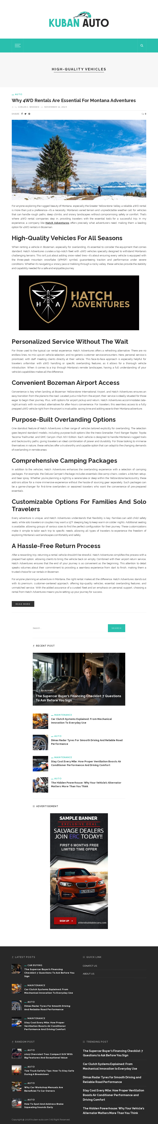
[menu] (17, 45)
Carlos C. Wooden (28, 107)
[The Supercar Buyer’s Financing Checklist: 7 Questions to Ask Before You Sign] (79, 679)
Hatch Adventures (57, 222)
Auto (18, 94)
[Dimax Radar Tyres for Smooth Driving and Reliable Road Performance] (40, 742)
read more (23, 604)
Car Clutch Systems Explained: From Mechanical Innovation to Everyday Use (110, 1066)
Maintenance (63, 715)
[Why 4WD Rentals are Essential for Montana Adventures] (79, 159)
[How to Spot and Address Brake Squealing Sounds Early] (16, 1103)
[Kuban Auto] (79, 19)
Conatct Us (90, 965)
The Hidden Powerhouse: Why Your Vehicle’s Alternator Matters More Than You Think (113, 1111)
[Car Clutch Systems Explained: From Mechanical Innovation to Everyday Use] (40, 721)
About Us (88, 973)
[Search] (142, 45)
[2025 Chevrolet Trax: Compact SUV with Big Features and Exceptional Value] (16, 1053)
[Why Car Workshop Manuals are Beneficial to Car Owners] (16, 1086)
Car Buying (46, 690)
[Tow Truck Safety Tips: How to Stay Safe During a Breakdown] (16, 1069)
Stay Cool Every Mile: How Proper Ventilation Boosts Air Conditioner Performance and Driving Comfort (45, 1026)
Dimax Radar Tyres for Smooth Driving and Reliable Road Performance (112, 1079)
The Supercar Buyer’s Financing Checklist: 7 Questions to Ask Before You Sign (49, 973)
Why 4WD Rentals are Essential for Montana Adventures (74, 100)
